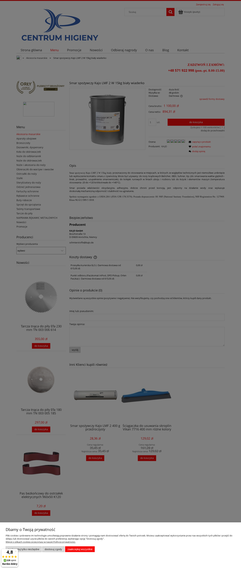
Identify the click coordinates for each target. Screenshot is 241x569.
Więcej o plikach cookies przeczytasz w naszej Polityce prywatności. (41, 541)
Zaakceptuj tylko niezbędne (23, 549)
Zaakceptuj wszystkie (80, 549)
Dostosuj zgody (53, 549)
